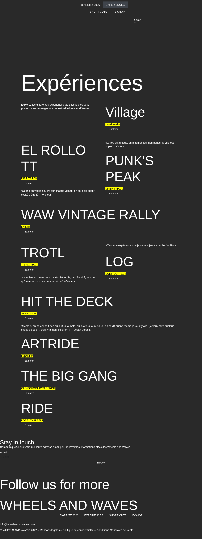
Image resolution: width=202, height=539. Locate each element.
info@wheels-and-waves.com (17, 524)
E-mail (4, 452)
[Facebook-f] (12, 473)
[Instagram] (3, 473)
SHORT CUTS (98, 11)
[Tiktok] (28, 473)
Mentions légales (50, 530)
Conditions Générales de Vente (115, 530)
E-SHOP (119, 11)
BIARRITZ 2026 (90, 4)
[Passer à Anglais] (139, 9)
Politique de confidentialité (78, 530)
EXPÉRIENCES (115, 4)
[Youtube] (20, 473)
